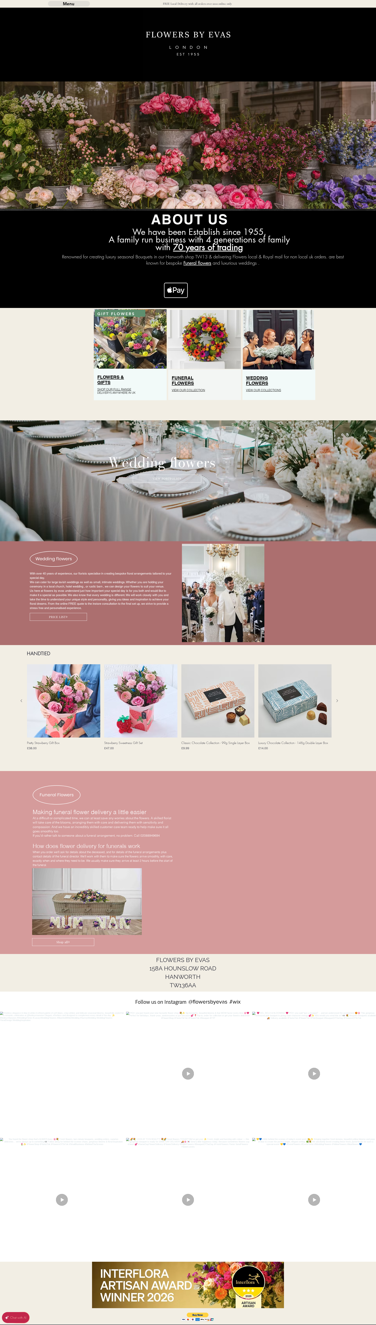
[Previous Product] (21, 700)
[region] (130, 362)
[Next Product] (337, 700)
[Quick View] (63, 701)
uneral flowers (198, 263)
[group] (179, 710)
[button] (197, 1316)
